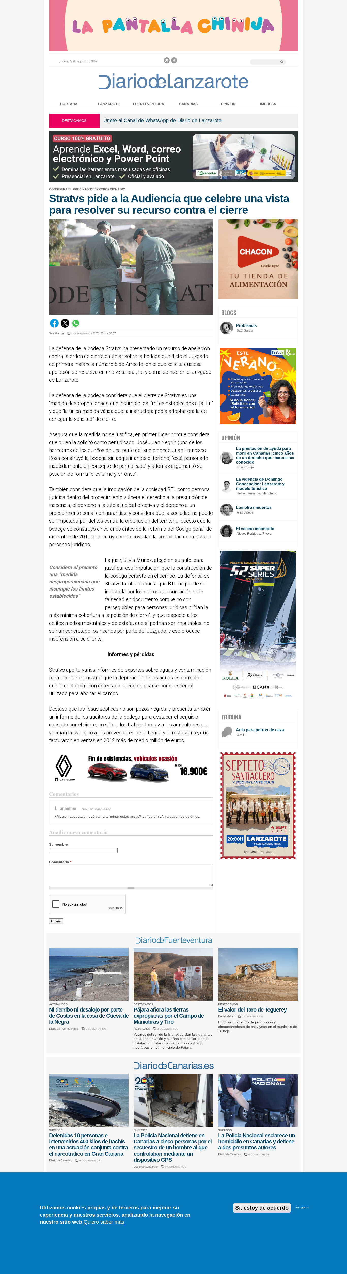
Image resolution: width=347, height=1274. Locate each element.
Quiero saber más (104, 1222)
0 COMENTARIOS (96, 1028)
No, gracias (302, 1207)
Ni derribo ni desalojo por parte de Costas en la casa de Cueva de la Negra (89, 1015)
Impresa (268, 104)
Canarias (188, 104)
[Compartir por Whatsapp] (75, 326)
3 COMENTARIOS (167, 1028)
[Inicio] (173, 89)
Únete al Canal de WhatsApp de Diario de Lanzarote (162, 120)
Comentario (60, 862)
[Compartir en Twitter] (65, 326)
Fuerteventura (148, 104)
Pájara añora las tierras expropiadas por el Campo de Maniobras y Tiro (169, 1015)
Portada (68, 104)
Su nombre (58, 844)
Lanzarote (109, 104)
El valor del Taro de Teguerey (252, 1009)
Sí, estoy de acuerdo (262, 1208)
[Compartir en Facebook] (54, 326)
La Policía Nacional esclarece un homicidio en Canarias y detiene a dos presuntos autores (256, 1141)
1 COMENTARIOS (81, 333)
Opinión (228, 104)
